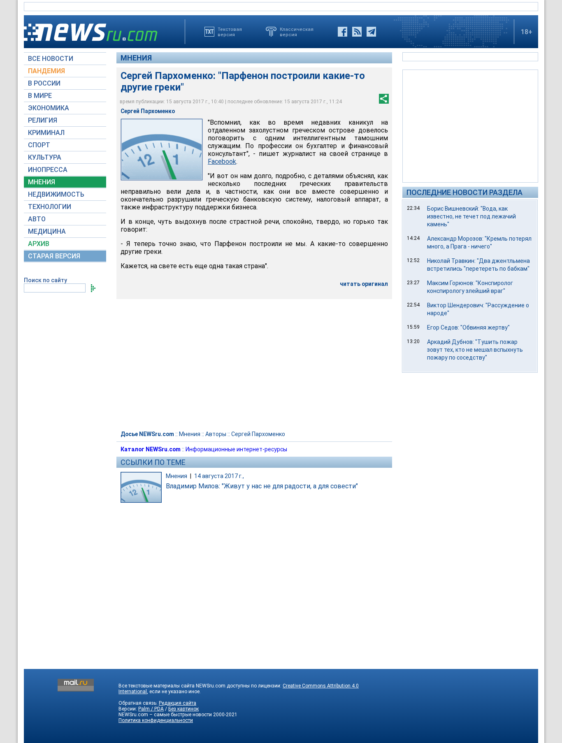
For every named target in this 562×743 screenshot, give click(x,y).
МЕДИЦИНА (47, 231)
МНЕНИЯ (41, 182)
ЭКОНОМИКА (48, 108)
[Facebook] (342, 32)
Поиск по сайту (45, 280)
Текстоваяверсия (230, 32)
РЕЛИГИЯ (42, 120)
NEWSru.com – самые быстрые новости (165, 714)
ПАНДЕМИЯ (46, 71)
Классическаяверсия (297, 32)
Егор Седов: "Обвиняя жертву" (468, 327)
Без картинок (183, 709)
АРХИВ (38, 244)
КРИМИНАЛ (46, 133)
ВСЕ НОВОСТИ (50, 59)
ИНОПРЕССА (47, 170)
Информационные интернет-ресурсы (236, 449)
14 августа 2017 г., (219, 476)
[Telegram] (371, 32)
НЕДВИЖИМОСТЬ (56, 194)
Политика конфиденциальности (155, 720)
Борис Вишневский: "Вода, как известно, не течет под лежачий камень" (471, 216)
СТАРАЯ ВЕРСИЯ (54, 256)
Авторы (215, 434)
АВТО (37, 219)
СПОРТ (39, 145)
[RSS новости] (357, 32)
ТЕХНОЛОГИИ (49, 207)
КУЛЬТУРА (44, 157)
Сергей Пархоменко (258, 434)
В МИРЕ (40, 96)
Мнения (136, 57)
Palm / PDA (151, 709)
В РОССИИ (44, 83)
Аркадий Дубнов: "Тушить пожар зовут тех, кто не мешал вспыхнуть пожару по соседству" (475, 350)
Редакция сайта (177, 703)
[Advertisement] (470, 125)
